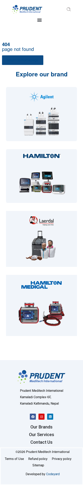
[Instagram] (41, 417)
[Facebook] (33, 417)
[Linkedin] (50, 417)
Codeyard (53, 474)
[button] (39, 20)
